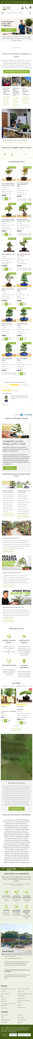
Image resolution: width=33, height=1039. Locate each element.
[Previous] (2, 2)
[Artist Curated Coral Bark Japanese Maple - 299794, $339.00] (9, 210)
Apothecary (20, 1015)
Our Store (3, 991)
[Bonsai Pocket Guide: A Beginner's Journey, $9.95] (8, 696)
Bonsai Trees (5, 686)
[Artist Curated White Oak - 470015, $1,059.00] (9, 279)
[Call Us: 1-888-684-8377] (26, 8)
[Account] (22, 8)
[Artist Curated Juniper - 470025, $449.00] (24, 314)
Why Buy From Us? (5, 994)
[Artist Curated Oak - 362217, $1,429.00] (9, 245)
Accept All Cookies (24, 1035)
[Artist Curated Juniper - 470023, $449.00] (24, 349)
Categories (4, 1012)
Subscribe (19, 1022)
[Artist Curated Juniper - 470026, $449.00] (9, 314)
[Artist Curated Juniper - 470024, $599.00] (9, 349)
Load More (16, 729)
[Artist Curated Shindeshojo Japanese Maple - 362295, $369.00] (9, 173)
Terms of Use (4, 1008)
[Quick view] (9, 198)
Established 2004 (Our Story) (8, 989)
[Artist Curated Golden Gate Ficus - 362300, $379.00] (24, 245)
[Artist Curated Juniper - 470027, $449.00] (24, 279)
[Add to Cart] (5, 720)
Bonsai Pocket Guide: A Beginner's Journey (7, 712)
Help (2, 996)
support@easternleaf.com (15, 958)
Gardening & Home (22, 686)
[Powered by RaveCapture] (26, 415)
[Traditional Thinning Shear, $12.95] (24, 696)
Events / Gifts (20, 1017)
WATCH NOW (10, 468)
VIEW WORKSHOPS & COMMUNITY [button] (16, 71)
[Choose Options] (6, 198)
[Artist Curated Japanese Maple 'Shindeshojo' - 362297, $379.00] (24, 173)
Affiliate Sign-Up (21, 1007)
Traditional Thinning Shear (23, 710)
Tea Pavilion (4, 1022)
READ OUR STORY (16, 809)
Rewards (19, 1005)
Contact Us (3, 999)
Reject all (13, 1035)
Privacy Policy (27, 884)
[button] (5, 155)
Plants (12, 686)
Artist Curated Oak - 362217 (9, 254)
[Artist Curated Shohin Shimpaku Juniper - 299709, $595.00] (24, 210)
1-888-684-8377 (12, 956)
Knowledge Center (22, 1020)
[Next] (6, 2)
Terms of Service (16, 885)
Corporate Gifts (21, 998)
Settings (4, 1035)
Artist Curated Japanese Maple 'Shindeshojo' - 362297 (23, 184)
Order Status (4, 1001)
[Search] (30, 13)
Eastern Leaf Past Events (23, 989)
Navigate (4, 986)
